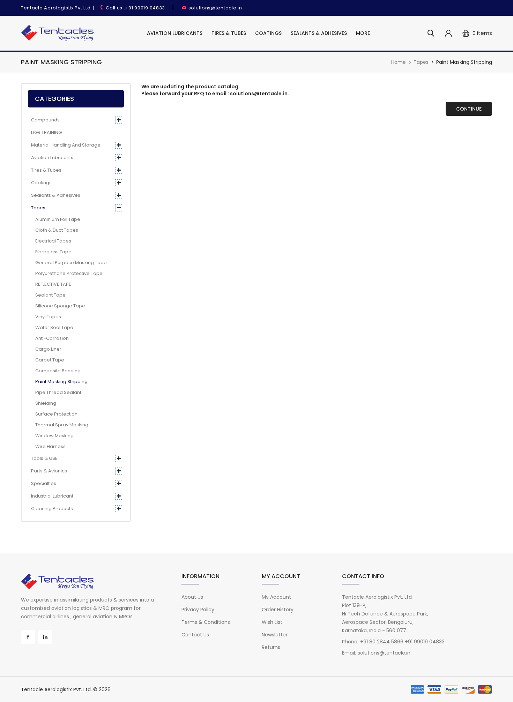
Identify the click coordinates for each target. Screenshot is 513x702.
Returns (271, 647)
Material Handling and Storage (66, 145)
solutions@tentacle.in (215, 8)
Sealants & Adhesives (319, 33)
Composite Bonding (56, 370)
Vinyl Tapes (46, 316)
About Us (192, 596)
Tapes (421, 62)
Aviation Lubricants (174, 33)
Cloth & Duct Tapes (54, 230)
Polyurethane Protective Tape (67, 273)
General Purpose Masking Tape (69, 262)
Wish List (272, 622)
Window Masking (52, 435)
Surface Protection (54, 414)
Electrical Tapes (51, 241)
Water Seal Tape (52, 327)
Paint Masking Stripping (464, 62)
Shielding (43, 403)
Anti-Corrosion (50, 338)
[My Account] (448, 33)
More (363, 33)
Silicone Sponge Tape (58, 306)
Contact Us (195, 634)
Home (398, 62)
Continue (469, 108)
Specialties (43, 483)
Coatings (268, 33)
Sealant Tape (48, 295)
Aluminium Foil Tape (55, 219)
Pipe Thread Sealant (56, 392)
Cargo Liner (46, 349)
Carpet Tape (47, 360)
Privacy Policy (197, 609)
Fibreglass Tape (51, 251)
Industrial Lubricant (52, 496)
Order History (277, 609)
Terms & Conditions (205, 622)
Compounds (45, 120)
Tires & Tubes (228, 33)
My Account (276, 596)
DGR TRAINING (46, 132)
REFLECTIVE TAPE (51, 284)
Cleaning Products (52, 508)
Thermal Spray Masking (59, 424)
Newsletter (275, 634)
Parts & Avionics (49, 471)
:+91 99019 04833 (144, 8)
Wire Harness (48, 446)
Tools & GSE (44, 458)
